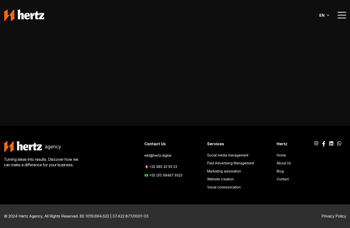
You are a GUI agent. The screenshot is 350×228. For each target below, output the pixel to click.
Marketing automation (224, 171)
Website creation (220, 179)
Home (281, 155)
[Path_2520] (331, 144)
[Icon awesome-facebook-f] (323, 144)
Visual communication (224, 187)
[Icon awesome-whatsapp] (339, 144)
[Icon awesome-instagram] (316, 144)
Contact (283, 179)
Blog (280, 171)
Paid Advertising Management (230, 163)
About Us (284, 163)
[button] (342, 15)
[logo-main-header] (24, 15)
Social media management (227, 155)
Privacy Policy (333, 216)
